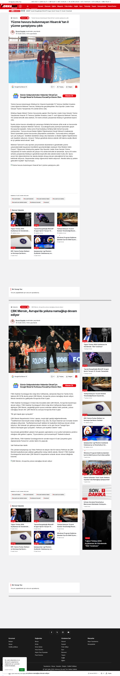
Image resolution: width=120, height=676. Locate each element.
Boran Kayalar (21, 31)
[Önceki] (22, 11)
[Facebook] (51, 632)
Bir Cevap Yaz (17, 289)
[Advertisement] (44, 179)
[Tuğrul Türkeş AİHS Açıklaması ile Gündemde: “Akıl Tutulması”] (21, 223)
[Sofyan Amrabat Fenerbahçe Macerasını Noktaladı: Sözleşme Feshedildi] (96, 496)
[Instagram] (63, 632)
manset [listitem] (46, 202)
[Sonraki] (24, 11)
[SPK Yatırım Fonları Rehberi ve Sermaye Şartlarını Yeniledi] (21, 245)
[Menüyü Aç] (20, 6)
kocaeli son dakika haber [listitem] (19, 202)
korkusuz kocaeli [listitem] (35, 202)
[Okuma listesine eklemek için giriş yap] (76, 86)
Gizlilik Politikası (9, 669)
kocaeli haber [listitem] (16, 198)
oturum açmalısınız (32, 292)
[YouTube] (68, 632)
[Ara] (8, 10)
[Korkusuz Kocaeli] (9, 6)
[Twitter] (57, 632)
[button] (12, 10)
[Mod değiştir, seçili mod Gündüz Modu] (4, 10)
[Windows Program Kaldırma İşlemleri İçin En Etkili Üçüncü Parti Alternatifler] (67, 245)
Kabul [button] (21, 669)
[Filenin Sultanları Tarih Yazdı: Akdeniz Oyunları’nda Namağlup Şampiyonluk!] (96, 472)
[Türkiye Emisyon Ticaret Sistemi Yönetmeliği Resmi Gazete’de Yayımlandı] (67, 223)
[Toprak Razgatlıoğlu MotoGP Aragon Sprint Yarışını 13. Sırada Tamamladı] (44, 223)
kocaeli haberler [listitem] (28, 198)
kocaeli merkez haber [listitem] (43, 198)
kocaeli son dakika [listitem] (58, 198)
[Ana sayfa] (27, 6)
